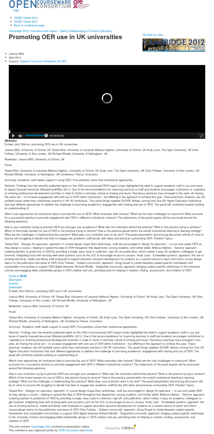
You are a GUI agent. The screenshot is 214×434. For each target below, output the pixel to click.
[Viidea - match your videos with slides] (120, 427)
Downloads (15, 287)
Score (89, 430)
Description (15, 280)
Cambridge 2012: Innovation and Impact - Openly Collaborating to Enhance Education (60, 31)
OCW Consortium (68, 430)
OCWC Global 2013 (26, 18)
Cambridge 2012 (41, 426)
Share (18, 276)
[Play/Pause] (13, 135)
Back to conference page (29, 25)
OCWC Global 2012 (26, 21)
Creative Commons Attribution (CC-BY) (43, 61)
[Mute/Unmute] (20, 136)
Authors (13, 283)
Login (16, 10)
